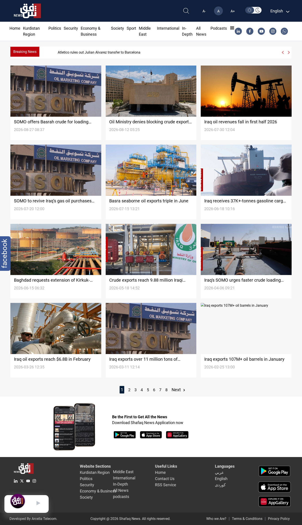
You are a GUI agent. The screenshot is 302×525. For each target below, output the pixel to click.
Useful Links (166, 466)
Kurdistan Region (95, 472)
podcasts (218, 28)
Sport (131, 28)
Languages (225, 466)
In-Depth (120, 484)
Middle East (123, 471)
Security (71, 28)
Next (177, 389)
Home (15, 28)
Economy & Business (98, 491)
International (168, 28)
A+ (233, 11)
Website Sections (95, 466)
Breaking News (24, 52)
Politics (54, 28)
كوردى (220, 484)
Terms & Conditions (247, 519)
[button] (282, 52)
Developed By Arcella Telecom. (33, 519)
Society (117, 28)
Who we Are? (216, 519)
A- (204, 11)
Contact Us (164, 478)
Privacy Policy (279, 519)
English (221, 478)
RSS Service (165, 484)
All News (120, 490)
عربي (219, 472)
